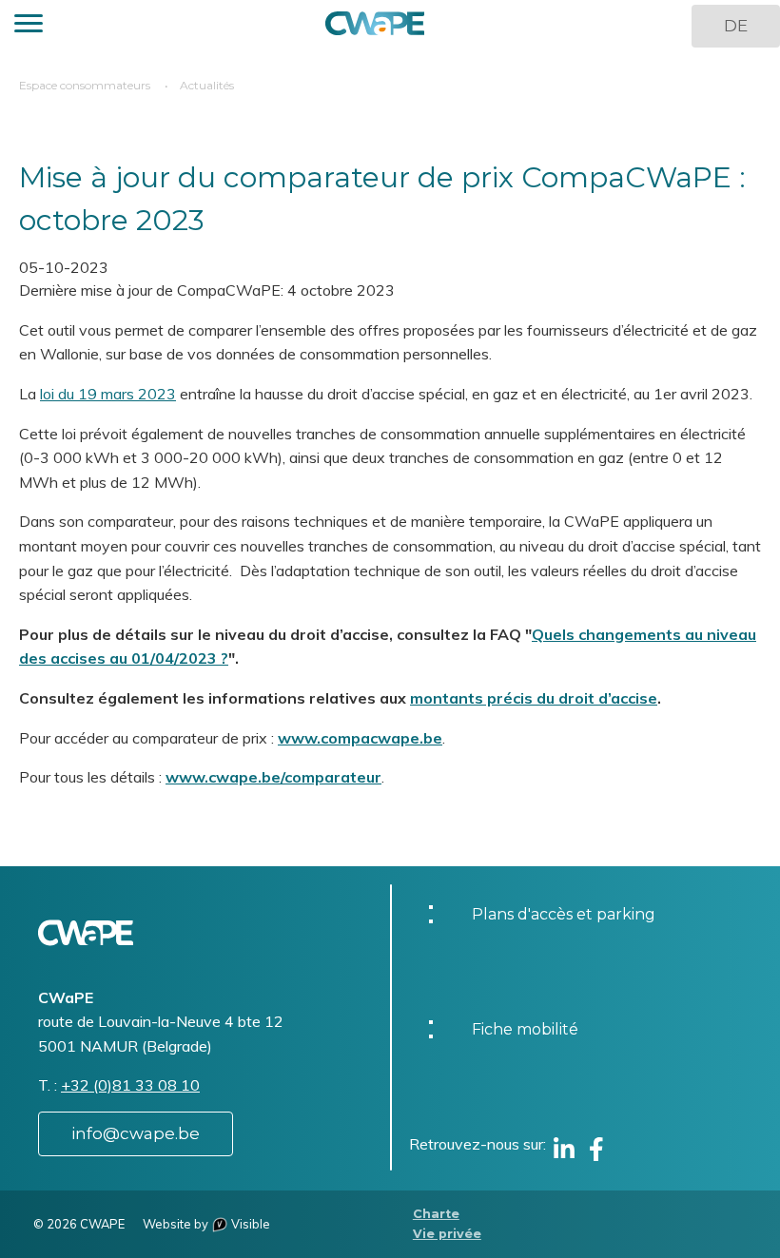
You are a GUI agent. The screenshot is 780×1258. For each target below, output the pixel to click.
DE (736, 25)
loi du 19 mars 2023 (108, 393)
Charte (436, 1214)
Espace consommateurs (84, 85)
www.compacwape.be (360, 737)
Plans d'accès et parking (563, 914)
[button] (28, 26)
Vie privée (447, 1234)
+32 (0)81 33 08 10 (130, 1084)
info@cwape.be (135, 1133)
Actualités (207, 85)
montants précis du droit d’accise (533, 697)
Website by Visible (206, 1223)
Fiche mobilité (525, 1029)
